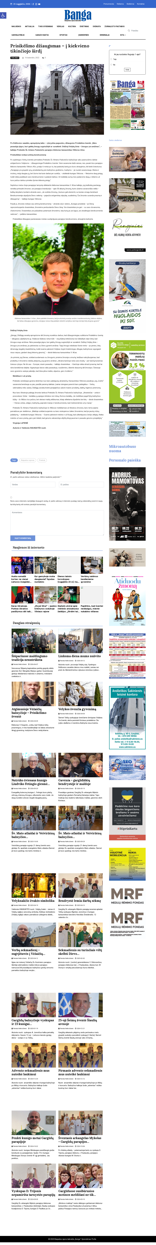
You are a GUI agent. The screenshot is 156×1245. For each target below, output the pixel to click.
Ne (114, 65)
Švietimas (84, 26)
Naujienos (16, 26)
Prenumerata (109, 4)
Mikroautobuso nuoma (122, 448)
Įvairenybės (83, 35)
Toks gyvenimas (45, 26)
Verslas (60, 26)
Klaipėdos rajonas (27, 460)
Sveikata (97, 26)
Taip (115, 59)
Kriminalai (104, 35)
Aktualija (29, 26)
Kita (122, 35)
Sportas (63, 35)
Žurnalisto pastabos (115, 26)
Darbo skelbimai (115, 140)
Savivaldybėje (18, 35)
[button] (3, 15)
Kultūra (72, 26)
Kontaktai (140, 4)
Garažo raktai (42, 35)
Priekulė (42, 460)
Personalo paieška (125, 460)
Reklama (120, 4)
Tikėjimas (15, 58)
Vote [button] (127, 70)
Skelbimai (130, 4)
